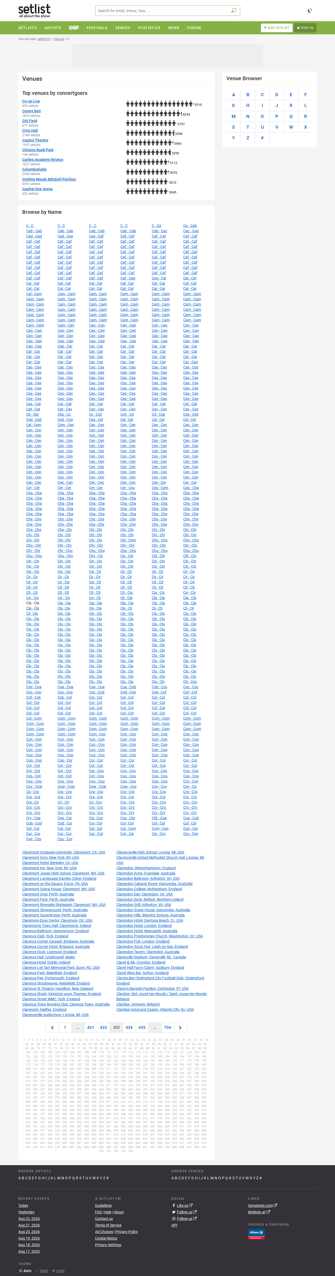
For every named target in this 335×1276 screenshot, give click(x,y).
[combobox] (167, 10)
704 (167, 1027)
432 (103, 1027)
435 (142, 1027)
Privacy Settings (108, 1245)
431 (90, 1027)
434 (129, 1027)
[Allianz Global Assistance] (256, 1234)
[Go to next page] (180, 1028)
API (174, 1225)
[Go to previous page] (52, 1028)
